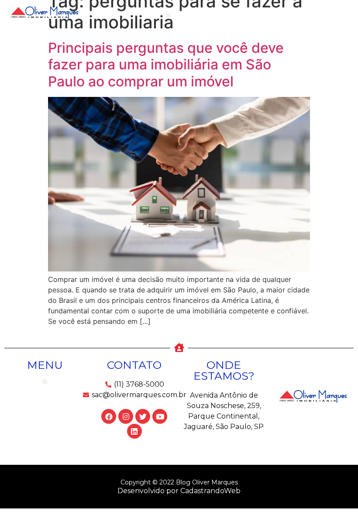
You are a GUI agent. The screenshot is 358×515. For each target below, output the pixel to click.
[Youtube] (159, 416)
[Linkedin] (134, 431)
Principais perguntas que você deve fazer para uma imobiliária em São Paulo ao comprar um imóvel (166, 64)
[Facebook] (108, 416)
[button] (168, 15)
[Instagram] (125, 416)
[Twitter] (142, 416)
